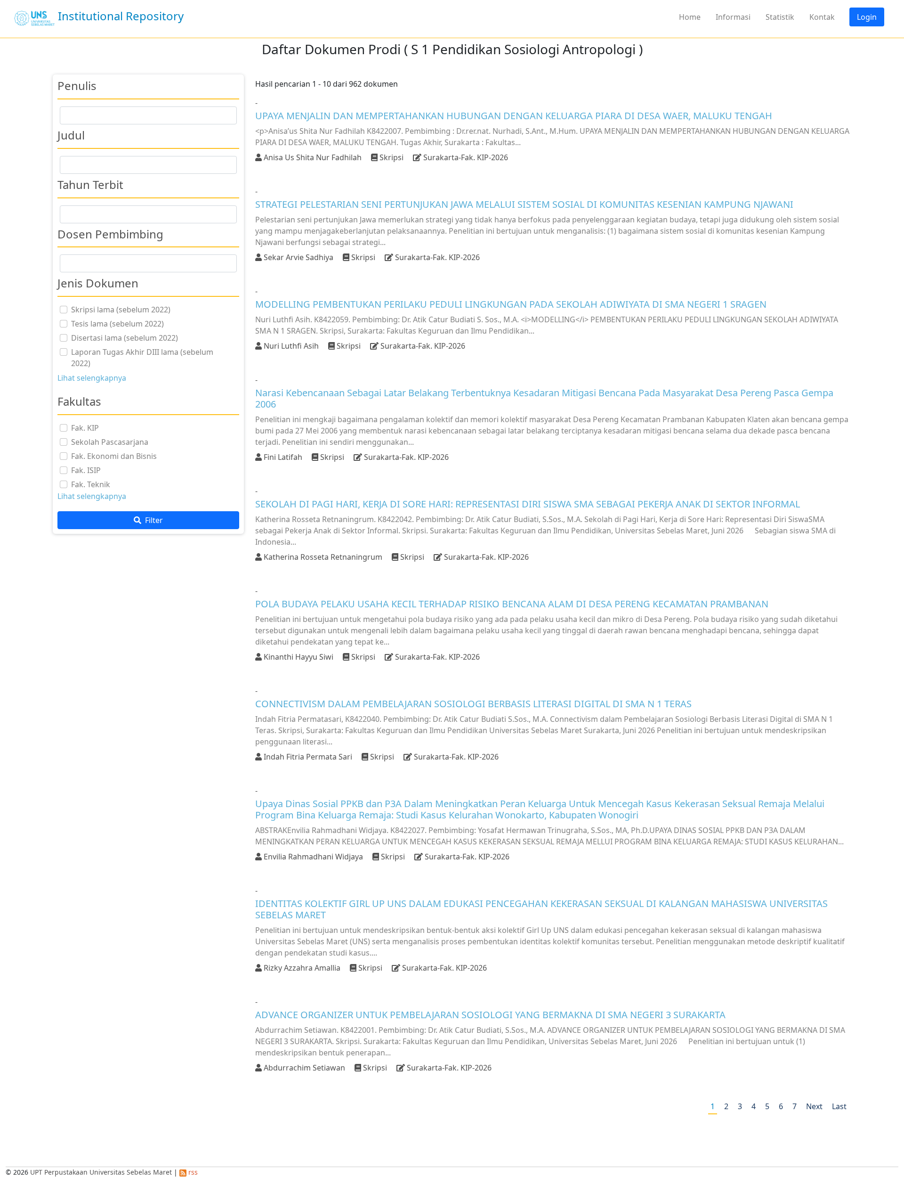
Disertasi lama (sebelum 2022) (124, 338)
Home (690, 17)
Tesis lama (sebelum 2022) (117, 324)
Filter (153, 520)
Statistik (780, 17)
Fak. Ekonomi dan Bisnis (114, 456)
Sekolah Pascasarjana (109, 442)
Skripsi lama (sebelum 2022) (120, 309)
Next (814, 1106)
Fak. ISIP (86, 470)
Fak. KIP (85, 428)
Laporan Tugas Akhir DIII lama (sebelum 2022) (142, 357)
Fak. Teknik (90, 484)
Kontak (822, 17)
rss (192, 1172)
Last (839, 1106)
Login (867, 17)
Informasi (733, 17)
